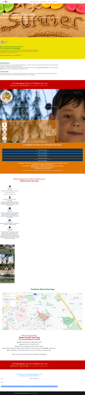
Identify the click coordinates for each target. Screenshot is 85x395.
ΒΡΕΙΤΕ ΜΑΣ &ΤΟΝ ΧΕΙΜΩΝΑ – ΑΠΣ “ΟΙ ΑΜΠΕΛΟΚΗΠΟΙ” (10, 55)
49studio (30, 393)
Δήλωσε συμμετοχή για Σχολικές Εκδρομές (29, 27)
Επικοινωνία (55, 1)
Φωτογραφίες (43, 1)
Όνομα (2, 378)
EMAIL (2, 382)
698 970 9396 (24, 86)
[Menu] (3, 2)
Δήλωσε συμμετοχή (34, 1)
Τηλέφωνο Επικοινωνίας (34, 378)
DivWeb (37, 393)
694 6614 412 (14, 86)
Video (49, 1)
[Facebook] (80, 1)
